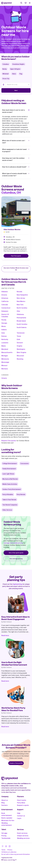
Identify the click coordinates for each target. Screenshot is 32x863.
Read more (5, 635)
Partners (4, 805)
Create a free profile (16, 763)
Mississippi (5, 362)
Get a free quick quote (16, 553)
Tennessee (21, 333)
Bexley (4, 69)
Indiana (4, 329)
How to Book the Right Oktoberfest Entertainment (14, 663)
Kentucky (4, 339)
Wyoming (20, 359)
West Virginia (21, 352)
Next (16, 90)
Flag (20, 74)
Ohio (18, 311)
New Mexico (21, 301)
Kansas (4, 336)
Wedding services (23, 838)
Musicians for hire (7, 820)
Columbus (5, 64)
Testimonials (5, 838)
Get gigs (4, 833)
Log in (19, 818)
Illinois (3, 326)
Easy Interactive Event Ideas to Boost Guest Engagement (15, 618)
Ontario (4, 378)
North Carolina (22, 308)
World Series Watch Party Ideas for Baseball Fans (13, 709)
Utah (18, 339)
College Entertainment (9, 463)
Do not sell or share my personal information (15, 854)
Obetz (14, 74)
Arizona (4, 295)
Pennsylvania (21, 318)
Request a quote (23, 805)
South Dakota (21, 327)
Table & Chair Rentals (9, 499)
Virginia (19, 346)
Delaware (4, 311)
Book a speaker (6, 818)
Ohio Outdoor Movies (12, 229)
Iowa (3, 333)
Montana (4, 369)
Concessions (24, 463)
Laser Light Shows (8, 474)
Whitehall (5, 74)
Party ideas (21, 803)
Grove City (5, 78)
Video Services (7, 510)
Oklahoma (20, 314)
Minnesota (5, 359)
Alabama (4, 291)
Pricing (3, 836)
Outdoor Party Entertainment (11, 489)
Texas (19, 336)
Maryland (4, 349)
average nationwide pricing (13, 543)
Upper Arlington (15, 69)
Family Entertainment (9, 468)
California (4, 301)
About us (4, 800)
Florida (3, 320)
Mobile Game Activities (9, 484)
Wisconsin (20, 356)
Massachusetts (6, 352)
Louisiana (4, 343)
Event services (22, 833)
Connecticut (5, 308)
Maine (3, 346)
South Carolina (22, 324)
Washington (21, 349)
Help (18, 813)
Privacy (9, 850)
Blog (3, 803)
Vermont (20, 343)
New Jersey (21, 298)
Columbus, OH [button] (11, 192)
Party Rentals (21, 494)
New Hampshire (22, 295)
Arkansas (4, 298)
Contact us (21, 816)
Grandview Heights (18, 64)
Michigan (4, 356)
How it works (21, 800)
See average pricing (16, 558)
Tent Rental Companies (9, 505)
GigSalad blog (17, 584)
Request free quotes (8, 441)
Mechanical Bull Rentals (10, 479)
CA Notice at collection (8, 852)
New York (20, 305)
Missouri (4, 365)
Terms (3, 850)
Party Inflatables (7, 494)
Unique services (22, 836)
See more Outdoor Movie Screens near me (16, 269)
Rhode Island (21, 321)
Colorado (4, 305)
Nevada (19, 291)
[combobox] (18, 84)
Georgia (4, 323)
